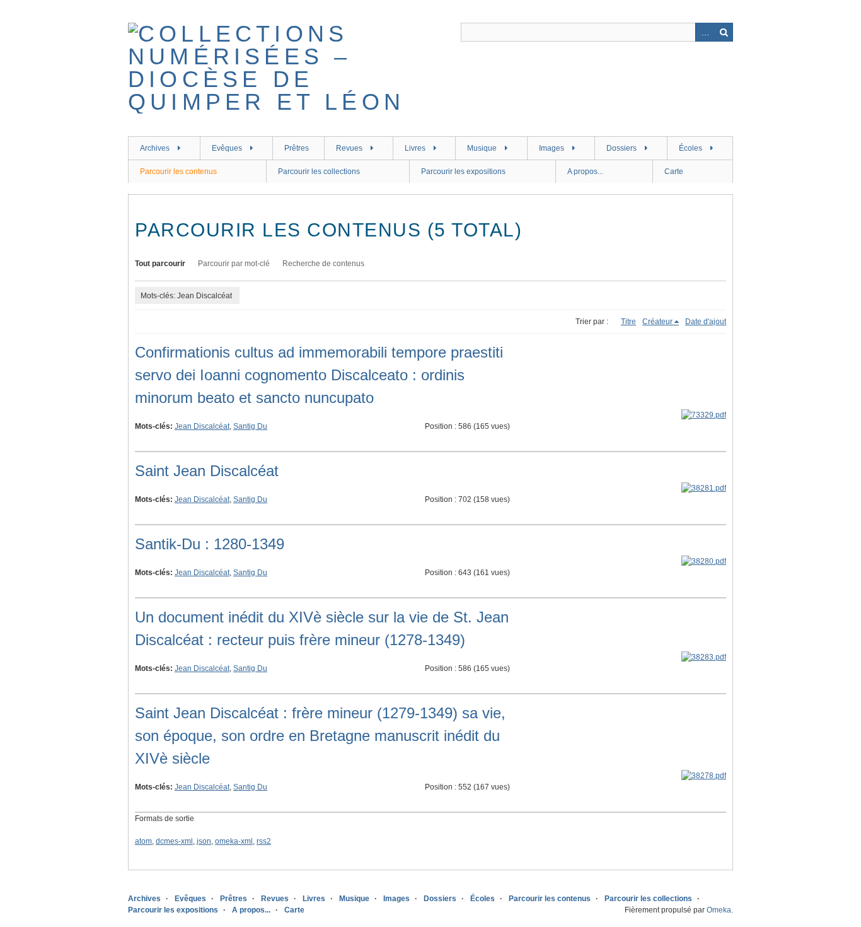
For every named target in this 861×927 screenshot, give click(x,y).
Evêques (227, 148)
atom (143, 841)
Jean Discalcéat (202, 426)
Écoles (690, 148)
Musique (482, 148)
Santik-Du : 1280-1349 (209, 543)
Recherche (723, 32)
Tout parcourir (160, 263)
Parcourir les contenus (178, 171)
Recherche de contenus (323, 263)
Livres (415, 148)
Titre (628, 321)
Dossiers (621, 148)
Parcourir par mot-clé (234, 263)
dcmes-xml (174, 841)
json (204, 841)
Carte (673, 171)
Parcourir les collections (319, 171)
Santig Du (250, 426)
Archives (155, 148)
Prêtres (296, 148)
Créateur (657, 321)
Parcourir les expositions (463, 171)
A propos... (585, 171)
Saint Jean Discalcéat (207, 470)
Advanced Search (704, 32)
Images (551, 148)
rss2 (264, 841)
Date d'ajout (705, 321)
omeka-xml (234, 841)
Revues (349, 148)
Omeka (719, 910)
